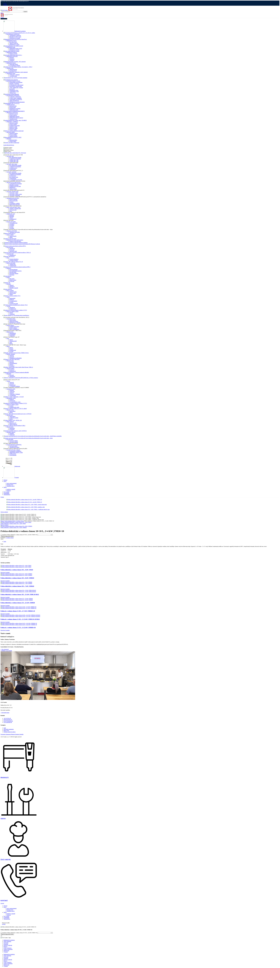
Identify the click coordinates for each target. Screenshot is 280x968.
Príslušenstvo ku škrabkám (15, 358)
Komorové (11, 369)
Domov (2, 521)
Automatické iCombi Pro (15, 35)
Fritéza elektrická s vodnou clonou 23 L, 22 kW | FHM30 (18, 602)
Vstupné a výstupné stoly (15, 208)
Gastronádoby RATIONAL (15, 99)
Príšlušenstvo (12, 187)
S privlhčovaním (13, 76)
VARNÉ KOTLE (10, 104)
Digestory (8, 284)
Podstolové (11, 59)
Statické (11, 312)
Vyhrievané (12, 391)
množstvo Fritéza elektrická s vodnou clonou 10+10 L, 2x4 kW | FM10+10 (19, 534)
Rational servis (9, 484)
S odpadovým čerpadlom (15, 158)
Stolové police (12, 293)
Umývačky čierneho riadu (12, 191)
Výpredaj (6, 951)
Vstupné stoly (12, 264)
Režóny (11, 419)
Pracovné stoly (9, 247)
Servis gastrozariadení (11, 483)
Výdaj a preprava (7, 948)
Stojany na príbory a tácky (12, 311)
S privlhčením (12, 395)
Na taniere (11, 225)
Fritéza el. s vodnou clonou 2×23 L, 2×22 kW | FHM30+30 (18, 627)
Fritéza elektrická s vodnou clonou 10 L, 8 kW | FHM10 (14, 527)
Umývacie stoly (13, 209)
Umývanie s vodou (13, 192)
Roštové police (12, 280)
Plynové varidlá (13, 129)
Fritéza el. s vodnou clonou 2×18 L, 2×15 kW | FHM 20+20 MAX (20, 619)
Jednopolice (12, 428)
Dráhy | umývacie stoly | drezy (13, 207)
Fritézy (14, 521)
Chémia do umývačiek (11, 230)
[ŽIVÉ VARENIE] (19, 856)
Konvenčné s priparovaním (15, 86)
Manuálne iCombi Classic (15, 36)
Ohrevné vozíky (10, 409)
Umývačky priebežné (11, 171)
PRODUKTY (5, 777)
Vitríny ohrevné (10, 421)
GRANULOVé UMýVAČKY (13, 182)
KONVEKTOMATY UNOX (13, 81)
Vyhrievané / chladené (14, 74)
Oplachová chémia (13, 442)
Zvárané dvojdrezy (13, 260)
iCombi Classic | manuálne (15, 98)
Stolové (11, 339)
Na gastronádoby (13, 301)
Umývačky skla (10, 156)
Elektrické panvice (13, 113)
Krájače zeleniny (10, 325)
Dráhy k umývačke (10, 263)
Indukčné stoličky (13, 136)
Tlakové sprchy (12, 236)
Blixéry (11, 343)
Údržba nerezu (12, 453)
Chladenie (6, 944)
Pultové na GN (12, 423)
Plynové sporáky (13, 124)
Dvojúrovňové (12, 169)
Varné (10, 342)
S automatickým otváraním (15, 183)
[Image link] (19, 32)
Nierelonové (12, 376)
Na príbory (11, 224)
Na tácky (11, 202)
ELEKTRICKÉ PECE (9, 145)
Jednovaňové (12, 411)
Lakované (11, 356)
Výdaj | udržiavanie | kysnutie (16, 87)
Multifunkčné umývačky (12, 56)
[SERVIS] (19, 815)
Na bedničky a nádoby (14, 203)
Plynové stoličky (13, 134)
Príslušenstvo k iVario (14, 44)
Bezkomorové (12, 371)
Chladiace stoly (9, 68)
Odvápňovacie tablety (14, 447)
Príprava (5, 946)
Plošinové (11, 299)
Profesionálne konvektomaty (15, 82)
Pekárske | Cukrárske (14, 83)
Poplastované (12, 385)
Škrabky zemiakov (10, 354)
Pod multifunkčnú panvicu (15, 270)
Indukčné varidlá (13, 127)
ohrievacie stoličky (10, 132)
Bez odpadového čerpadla (15, 157)
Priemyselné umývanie (14, 204)
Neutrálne (11, 390)
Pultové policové (13, 424)
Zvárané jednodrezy (14, 259)
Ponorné (11, 348)
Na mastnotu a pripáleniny (15, 451)
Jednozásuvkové (13, 69)
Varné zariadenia (8, 521)
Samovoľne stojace (13, 321)
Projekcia (8, 490)
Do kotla (11, 351)
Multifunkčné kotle (10, 47)
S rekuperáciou (12, 178)
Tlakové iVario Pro (13, 43)
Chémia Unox (12, 92)
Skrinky (11, 294)
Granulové (11, 60)
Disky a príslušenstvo (14, 329)
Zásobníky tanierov (10, 432)
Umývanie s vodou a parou (15, 194)
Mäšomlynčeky (9, 331)
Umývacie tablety (13, 446)
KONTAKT (4, 900)
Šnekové (11, 364)
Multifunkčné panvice (11, 40)
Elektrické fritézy (13, 140)
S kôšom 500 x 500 (13, 160)
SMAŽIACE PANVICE (12, 112)
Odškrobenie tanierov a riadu (16, 452)
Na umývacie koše (13, 303)
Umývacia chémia (13, 440)
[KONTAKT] (19, 897)
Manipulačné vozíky (11, 398)
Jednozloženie (12, 333)
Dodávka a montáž (10, 489)
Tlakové (11, 217)
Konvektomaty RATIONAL (13, 34)
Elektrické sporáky (13, 123)
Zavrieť (2, 903)
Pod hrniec (11, 274)
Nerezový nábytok (8, 945)
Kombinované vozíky (14, 407)
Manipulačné (12, 298)
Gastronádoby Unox (14, 91)
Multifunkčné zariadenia (9, 940)
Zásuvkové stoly (13, 251)
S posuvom (12, 314)
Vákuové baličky (10, 368)
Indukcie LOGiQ (13, 53)
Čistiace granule (13, 189)
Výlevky (8, 306)
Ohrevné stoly (9, 415)
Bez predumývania (13, 177)
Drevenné (11, 375)
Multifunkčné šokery (11, 63)
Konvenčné (12, 89)
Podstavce (8, 268)
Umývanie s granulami (14, 195)
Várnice (8, 381)
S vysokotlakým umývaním (15, 179)
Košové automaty (13, 199)
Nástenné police (13, 291)
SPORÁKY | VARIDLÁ (12, 121)
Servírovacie (12, 400)
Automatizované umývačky (12, 198)
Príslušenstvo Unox (13, 90)
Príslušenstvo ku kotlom (14, 108)
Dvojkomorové (12, 219)
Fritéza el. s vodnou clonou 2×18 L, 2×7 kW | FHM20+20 (18, 611)
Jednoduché (12, 248)
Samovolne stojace (13, 64)
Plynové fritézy (12, 141)
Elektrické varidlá (13, 128)
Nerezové (11, 355)
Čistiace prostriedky (8, 949)
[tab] (141, 541)
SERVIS (3, 818)
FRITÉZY (8, 138)
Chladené (11, 392)
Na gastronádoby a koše (14, 402)
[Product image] (16, 567)
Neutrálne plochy (13, 119)
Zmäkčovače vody (10, 213)
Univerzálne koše (13, 223)
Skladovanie (6, 950)
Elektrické (11, 215)
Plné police (11, 278)
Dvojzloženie (12, 334)
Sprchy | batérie (10, 234)
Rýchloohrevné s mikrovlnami (16, 85)
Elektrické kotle (13, 106)
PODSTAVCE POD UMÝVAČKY (14, 240)
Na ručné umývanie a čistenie (13, 449)
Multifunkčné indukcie (11, 52)
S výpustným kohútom (14, 386)
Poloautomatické (13, 363)
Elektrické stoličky (13, 133)
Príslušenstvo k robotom (14, 322)
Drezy (10, 211)
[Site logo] (4, 10)
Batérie (11, 237)
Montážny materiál (13, 287)
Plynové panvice (13, 115)
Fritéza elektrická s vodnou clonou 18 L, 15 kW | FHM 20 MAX (20, 594)
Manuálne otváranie (13, 185)
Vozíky (8, 297)
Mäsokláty (8, 373)
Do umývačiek (9, 439)
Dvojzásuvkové (13, 70)
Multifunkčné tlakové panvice (16, 117)
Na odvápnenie (12, 455)
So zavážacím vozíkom (14, 65)
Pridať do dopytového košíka (7, 536)
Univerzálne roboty (10, 318)
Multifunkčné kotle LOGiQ (15, 48)
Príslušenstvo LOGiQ (14, 49)
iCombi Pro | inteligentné (15, 96)
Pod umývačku (12, 272)
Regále (8, 277)
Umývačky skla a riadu (11, 164)
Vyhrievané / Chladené (14, 394)
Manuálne (11, 216)
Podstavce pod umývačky (15, 241)
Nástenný (11, 285)
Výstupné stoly (12, 265)
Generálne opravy (10, 486)
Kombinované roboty (14, 326)
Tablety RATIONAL (14, 100)
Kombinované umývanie (15, 186)
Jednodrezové (12, 255)
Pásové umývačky (13, 200)
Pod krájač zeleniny (13, 273)
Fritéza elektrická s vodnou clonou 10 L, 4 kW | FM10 (13, 523)
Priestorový (12, 286)
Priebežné (11, 57)
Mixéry (8, 346)
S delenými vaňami (13, 417)
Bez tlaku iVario (13, 42)
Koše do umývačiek (11, 221)
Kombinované (12, 308)
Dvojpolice (11, 429)
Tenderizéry (12, 335)
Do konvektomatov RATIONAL (14, 444)
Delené (11, 412)
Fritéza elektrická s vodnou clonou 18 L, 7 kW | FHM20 (17, 586)
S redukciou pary (13, 168)
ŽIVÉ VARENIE (6, 859)
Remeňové (11, 366)
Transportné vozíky (10, 73)
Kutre (7, 338)
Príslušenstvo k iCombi (14, 38)
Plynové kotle (12, 107)
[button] (5, 572)
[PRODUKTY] (19, 774)
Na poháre (11, 228)
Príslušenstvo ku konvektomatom (17, 102)
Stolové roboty (12, 320)
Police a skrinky (10, 290)
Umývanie (6, 942)
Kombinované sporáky (14, 125)
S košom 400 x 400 (13, 161)
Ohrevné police (9, 426)
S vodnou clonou (20, 521)
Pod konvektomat (13, 269)
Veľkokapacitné (13, 341)
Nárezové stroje (10, 360)
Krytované (11, 249)
